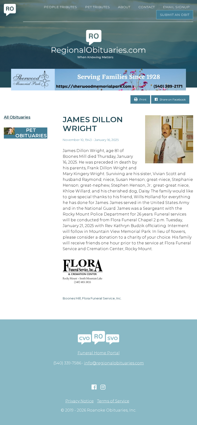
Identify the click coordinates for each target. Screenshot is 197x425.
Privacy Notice (79, 401)
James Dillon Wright (93, 124)
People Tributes (60, 7)
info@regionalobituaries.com (114, 363)
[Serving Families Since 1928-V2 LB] (98, 79)
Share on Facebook (172, 99)
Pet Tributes (97, 7)
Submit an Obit (174, 15)
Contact (146, 7)
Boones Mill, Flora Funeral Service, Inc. (92, 298)
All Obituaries (17, 117)
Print (143, 99)
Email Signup (176, 7)
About (124, 7)
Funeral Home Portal (99, 353)
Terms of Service (113, 401)
